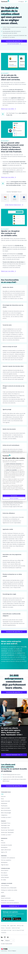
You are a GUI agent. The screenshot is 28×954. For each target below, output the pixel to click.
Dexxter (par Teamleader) (7, 830)
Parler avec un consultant (7, 900)
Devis (2, 798)
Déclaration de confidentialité (8, 887)
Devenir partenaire (5, 898)
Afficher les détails (14, 498)
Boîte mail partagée (6, 812)
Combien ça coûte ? (6, 817)
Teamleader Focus (5, 823)
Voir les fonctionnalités (13, 43)
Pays (2, 940)
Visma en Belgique (12, 950)
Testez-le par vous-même (7, 108)
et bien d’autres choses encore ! (13, 204)
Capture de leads (5, 808)
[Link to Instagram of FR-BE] (4, 937)
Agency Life (4, 852)
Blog (2, 840)
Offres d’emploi (5, 877)
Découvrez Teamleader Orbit (13, 754)
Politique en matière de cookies (9, 890)
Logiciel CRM (13, 925)
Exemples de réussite (6, 845)
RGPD (2, 892)
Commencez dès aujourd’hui (13, 41)
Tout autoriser (14, 495)
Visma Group (4, 950)
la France (23, 489)
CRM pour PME (20, 925)
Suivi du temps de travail (18, 930)
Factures (3, 796)
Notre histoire (4, 870)
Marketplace (4, 847)
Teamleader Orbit (5, 825)
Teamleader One (5, 827)
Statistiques (4, 803)
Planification (4, 805)
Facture (2, 927)
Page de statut (4, 864)
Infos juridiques (5, 885)
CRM (2, 794)
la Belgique (16, 489)
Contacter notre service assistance (10, 902)
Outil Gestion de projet (6, 930)
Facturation (8, 927)
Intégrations (4, 815)
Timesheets (3, 932)
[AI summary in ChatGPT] (8, 937)
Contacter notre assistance (8, 857)
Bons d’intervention (6, 810)
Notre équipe (4, 875)
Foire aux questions (6, 860)
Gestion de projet (5, 801)
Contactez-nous (13, 906)
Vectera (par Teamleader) (7, 832)
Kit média (3, 879)
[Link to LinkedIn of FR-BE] (1, 937)
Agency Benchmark (6, 849)
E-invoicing (3, 925)
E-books (3, 842)
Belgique (22, 1)
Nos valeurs (4, 872)
